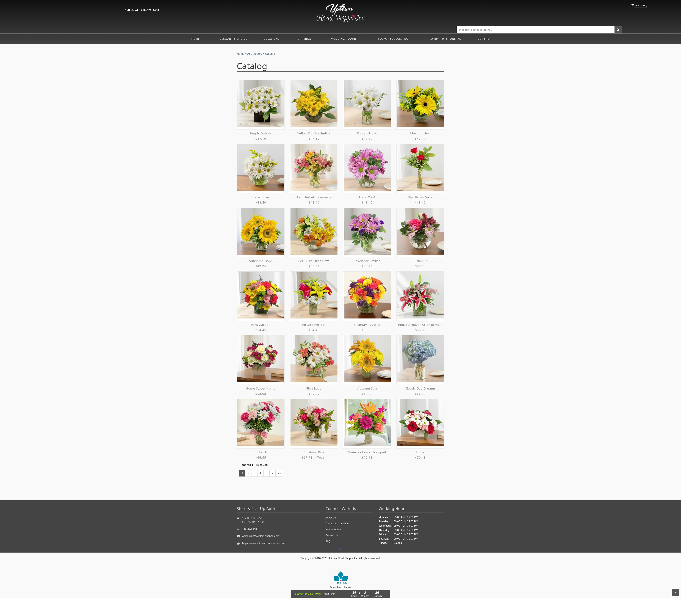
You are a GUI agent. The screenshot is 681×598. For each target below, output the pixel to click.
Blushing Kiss (313, 452)
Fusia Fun (420, 261)
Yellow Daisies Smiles (313, 133)
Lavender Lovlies (367, 261)
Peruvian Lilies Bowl (314, 261)
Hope (420, 452)
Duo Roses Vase (420, 197)
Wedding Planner (344, 38)
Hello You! (367, 197)
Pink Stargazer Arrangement (420, 325)
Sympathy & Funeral (445, 38)
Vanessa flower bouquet (367, 452)
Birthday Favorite (367, 325)
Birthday (304, 38)
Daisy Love (260, 197)
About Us (330, 517)
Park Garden (261, 325)
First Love (314, 388)
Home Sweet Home (261, 388)
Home (195, 38)
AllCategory (254, 53)
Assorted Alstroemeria (313, 197)
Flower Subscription (394, 38)
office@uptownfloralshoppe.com (260, 535)
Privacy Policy (333, 529)
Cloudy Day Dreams (420, 388)
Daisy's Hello (367, 133)
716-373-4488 (150, 10)
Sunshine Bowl (260, 261)
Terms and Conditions (337, 523)
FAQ (327, 541)
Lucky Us (261, 452)
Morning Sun (420, 133)
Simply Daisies (261, 133)
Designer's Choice (233, 38)
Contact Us (331, 535)
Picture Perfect (314, 325)
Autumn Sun (367, 388)
